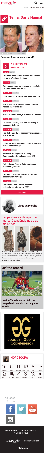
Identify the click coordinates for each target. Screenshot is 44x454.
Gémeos (18, 370)
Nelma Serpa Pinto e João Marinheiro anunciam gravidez (19, 165)
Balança (4, 377)
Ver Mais (22, 192)
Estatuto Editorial (28, 430)
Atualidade (7, 93)
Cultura (6, 82)
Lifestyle (7, 150)
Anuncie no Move (21, 433)
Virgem (40, 370)
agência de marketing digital (23, 448)
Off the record (12, 268)
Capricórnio (25, 377)
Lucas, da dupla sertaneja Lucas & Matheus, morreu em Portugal (22, 144)
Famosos (5, 53)
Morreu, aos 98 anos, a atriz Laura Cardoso (22, 115)
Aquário (33, 377)
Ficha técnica (11, 430)
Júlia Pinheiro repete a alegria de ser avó (21, 96)
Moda (24, 8)
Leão (32, 370)
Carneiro (4, 370)
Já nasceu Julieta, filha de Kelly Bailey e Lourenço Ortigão (20, 123)
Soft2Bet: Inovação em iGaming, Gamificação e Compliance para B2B (19, 155)
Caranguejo (25, 370)
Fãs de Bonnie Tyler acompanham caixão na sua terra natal (22, 134)
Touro (11, 370)
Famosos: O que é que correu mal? (17, 57)
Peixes (40, 377)
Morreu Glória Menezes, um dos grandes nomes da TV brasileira (21, 105)
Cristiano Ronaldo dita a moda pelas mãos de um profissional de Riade (21, 77)
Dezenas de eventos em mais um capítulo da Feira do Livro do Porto (21, 87)
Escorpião (11, 377)
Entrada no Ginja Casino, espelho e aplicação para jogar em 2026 (18, 186)
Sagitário (18, 377)
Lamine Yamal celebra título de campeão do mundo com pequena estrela (20, 303)
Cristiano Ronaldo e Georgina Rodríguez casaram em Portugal (21, 175)
